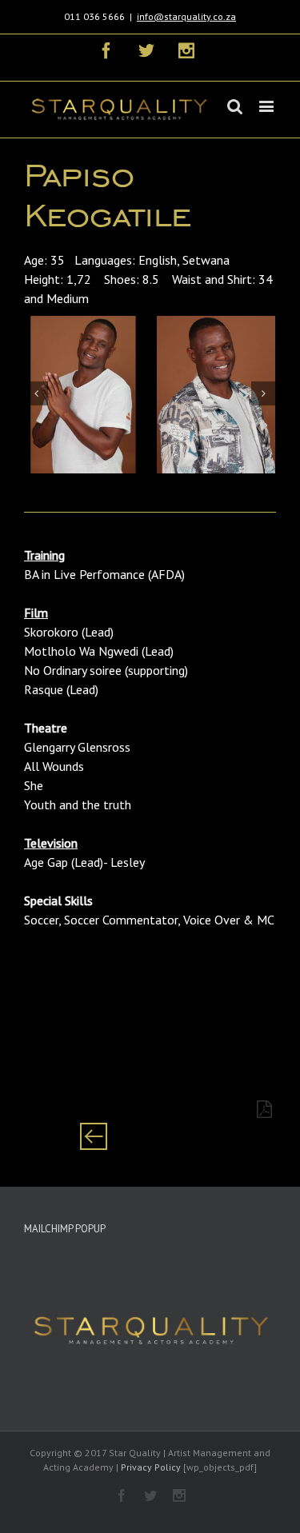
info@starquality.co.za (186, 16)
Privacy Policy (151, 1467)
